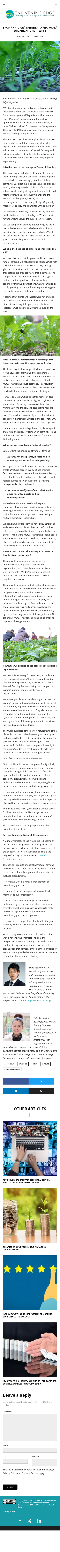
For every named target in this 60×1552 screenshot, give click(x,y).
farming (23, 1064)
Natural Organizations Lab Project (36, 1000)
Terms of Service (30, 1473)
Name (6, 1445)
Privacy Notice (9, 1511)
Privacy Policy (10, 1473)
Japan (35, 1064)
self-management (13, 1069)
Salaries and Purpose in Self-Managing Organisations (24, 1248)
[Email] (41, 1091)
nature (46, 1064)
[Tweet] (41, 1081)
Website (35, 1456)
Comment (7, 1411)
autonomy (10, 1064)
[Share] (16, 1081)
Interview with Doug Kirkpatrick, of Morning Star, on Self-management (27, 1315)
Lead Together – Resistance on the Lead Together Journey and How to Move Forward (29, 1382)
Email (6, 1456)
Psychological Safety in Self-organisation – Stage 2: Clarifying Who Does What (27, 1181)
